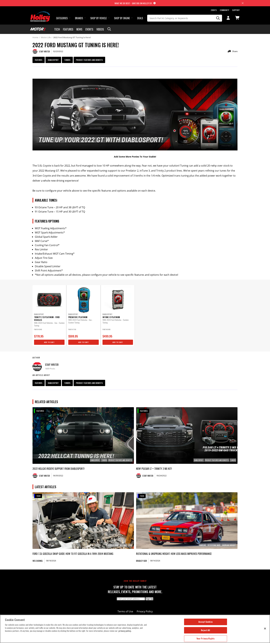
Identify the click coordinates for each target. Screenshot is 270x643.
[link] (83, 435)
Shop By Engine (122, 18)
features (38, 59)
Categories (62, 18)
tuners (67, 59)
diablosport (53, 59)
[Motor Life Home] (38, 29)
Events (214, 10)
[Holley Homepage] (40, 13)
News (79, 29)
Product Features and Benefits (89, 59)
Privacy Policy (145, 611)
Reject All (205, 630)
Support (236, 10)
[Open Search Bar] (109, 29)
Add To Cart (49, 342)
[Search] (218, 18)
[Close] (265, 628)
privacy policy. (125, 630)
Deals (140, 18)
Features (68, 29)
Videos (100, 29)
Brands (79, 18)
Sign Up (149, 599)
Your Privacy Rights (206, 638)
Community (224, 10)
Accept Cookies (205, 621)
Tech (57, 29)
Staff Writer (52, 365)
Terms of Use (125, 611)
